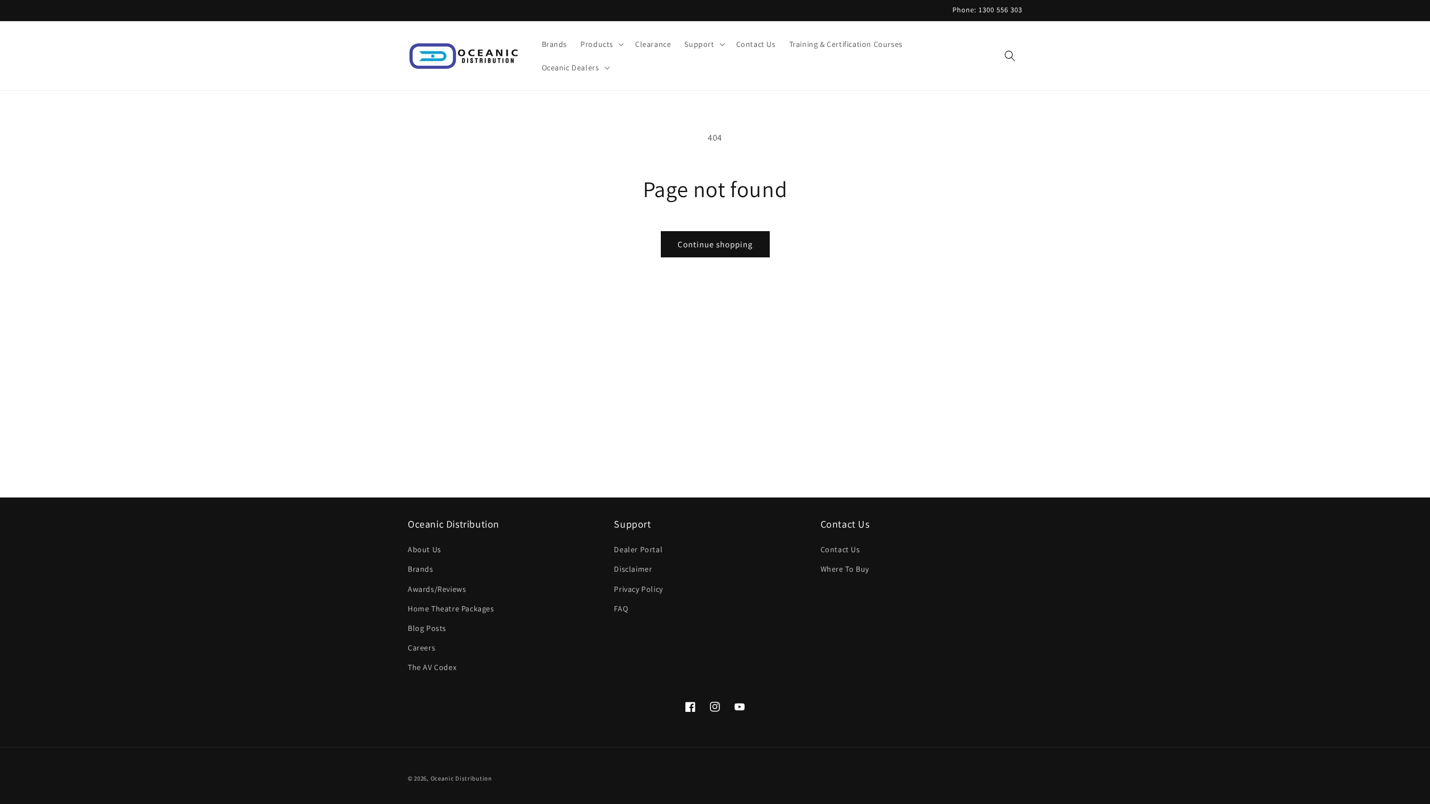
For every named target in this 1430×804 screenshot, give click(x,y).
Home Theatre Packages (451, 609)
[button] (601, 44)
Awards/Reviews (437, 589)
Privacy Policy (638, 589)
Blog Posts (427, 628)
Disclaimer (633, 569)
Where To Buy (845, 569)
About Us (424, 549)
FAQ (621, 609)
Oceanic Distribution (461, 778)
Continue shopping (715, 244)
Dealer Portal (638, 549)
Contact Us (840, 549)
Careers (421, 648)
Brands (420, 569)
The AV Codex (432, 667)
